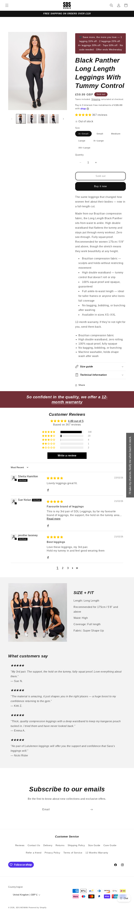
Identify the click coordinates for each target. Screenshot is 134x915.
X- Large (100, 141)
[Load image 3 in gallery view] (43, 119)
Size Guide (94, 845)
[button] (6, 5)
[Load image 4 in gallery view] (54, 119)
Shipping (95, 99)
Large (83, 141)
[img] (55, 478)
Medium (117, 134)
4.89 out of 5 (76, 421)
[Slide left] (11, 118)
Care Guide (109, 845)
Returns (60, 845)
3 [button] (68, 568)
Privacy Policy (52, 852)
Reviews (20, 845)
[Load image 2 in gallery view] (32, 119)
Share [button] (81, 385)
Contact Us (34, 845)
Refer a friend (33, 852)
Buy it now (100, 186)
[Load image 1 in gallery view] (21, 119)
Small (101, 134)
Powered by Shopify (38, 907)
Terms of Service (72, 852)
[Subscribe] (91, 809)
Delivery (47, 845)
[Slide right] (63, 118)
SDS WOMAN (22, 907)
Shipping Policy (76, 845)
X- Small (85, 134)
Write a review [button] (67, 455)
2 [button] (63, 568)
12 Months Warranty (96, 852)
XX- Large (86, 148)
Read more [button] (53, 518)
